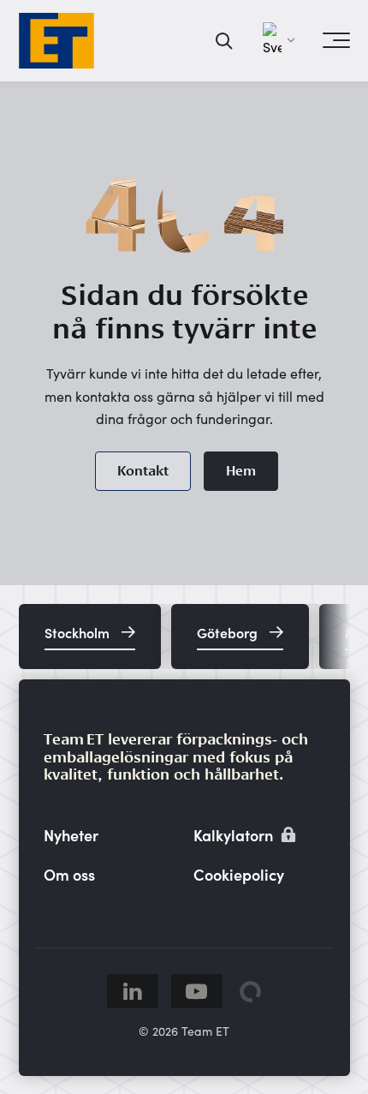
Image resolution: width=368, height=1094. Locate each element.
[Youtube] (197, 991)
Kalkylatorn (234, 835)
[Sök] (224, 40)
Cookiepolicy (238, 874)
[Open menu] (336, 40)
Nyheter (71, 835)
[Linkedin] (132, 991)
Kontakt (143, 471)
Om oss (69, 874)
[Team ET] (56, 41)
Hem (241, 471)
